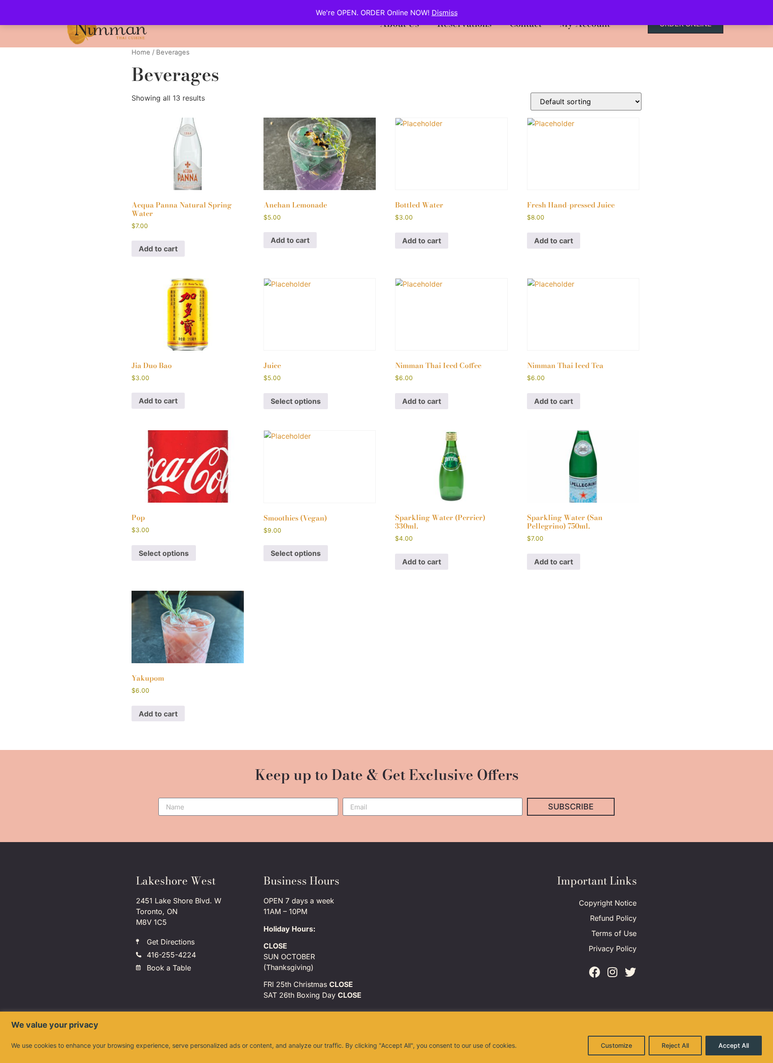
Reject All (675, 1045)
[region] (386, 1037)
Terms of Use (614, 933)
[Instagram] (612, 971)
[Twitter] (630, 971)
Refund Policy (613, 918)
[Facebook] (594, 971)
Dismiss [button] (445, 12)
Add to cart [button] (158, 248)
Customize (616, 1045)
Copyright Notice (608, 902)
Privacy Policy (613, 948)
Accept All (733, 1045)
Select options (296, 401)
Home (141, 52)
